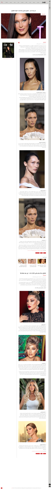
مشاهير (34, 2)
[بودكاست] (50, 484)
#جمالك (45, 264)
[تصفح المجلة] (50, 487)
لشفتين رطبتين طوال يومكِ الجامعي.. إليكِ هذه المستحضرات (42, 266)
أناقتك (30, 2)
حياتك (18, 2)
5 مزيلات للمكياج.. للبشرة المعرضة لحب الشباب (35, 250)
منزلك (14, 2)
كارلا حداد (45, 453)
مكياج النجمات (37, 453)
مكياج (41, 453)
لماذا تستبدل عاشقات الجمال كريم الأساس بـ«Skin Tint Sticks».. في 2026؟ (32, 266)
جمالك (26, 2)
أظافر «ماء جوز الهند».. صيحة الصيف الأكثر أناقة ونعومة (23, 266)
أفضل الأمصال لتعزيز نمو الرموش (37, 451)
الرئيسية (38, 2)
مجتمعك (22, 2)
